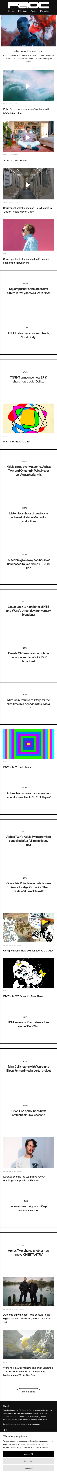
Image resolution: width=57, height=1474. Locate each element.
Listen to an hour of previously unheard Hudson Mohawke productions (28, 517)
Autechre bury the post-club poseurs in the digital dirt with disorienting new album (27, 1318)
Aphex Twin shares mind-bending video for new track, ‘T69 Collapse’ (28, 795)
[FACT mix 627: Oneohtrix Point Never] (28, 973)
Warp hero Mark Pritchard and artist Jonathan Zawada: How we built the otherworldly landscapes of (28, 1371)
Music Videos (14, 202)
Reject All (28, 1468)
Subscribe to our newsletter (14, 1424)
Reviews (22, 1309)
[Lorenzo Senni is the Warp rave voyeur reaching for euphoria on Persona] (28, 1152)
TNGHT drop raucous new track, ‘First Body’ (29, 335)
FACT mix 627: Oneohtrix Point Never (23, 996)
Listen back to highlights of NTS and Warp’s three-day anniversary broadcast (28, 610)
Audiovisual (14, 103)
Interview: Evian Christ (28, 51)
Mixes (5, 436)
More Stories (28, 1391)
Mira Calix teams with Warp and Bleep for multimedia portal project (28, 1068)
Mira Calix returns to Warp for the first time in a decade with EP (28, 704)
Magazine (44, 11)
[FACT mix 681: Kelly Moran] (28, 744)
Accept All (28, 1454)
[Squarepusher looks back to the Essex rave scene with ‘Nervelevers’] (28, 235)
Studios (11, 11)
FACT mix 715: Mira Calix (16, 441)
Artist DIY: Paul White (15, 160)
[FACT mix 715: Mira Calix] (28, 418)
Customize (28, 1461)
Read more (42, 1419)
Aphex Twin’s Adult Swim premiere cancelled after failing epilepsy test (28, 840)
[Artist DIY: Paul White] (28, 136)
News (5, 253)
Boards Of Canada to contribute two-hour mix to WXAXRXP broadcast (28, 657)
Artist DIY (13, 155)
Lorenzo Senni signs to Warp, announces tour (28, 1208)
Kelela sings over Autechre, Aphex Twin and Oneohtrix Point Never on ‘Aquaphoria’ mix (28, 470)
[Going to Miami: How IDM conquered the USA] (28, 927)
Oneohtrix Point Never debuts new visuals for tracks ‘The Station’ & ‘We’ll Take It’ (28, 887)
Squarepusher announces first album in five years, (28, 290)
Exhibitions (22, 11)
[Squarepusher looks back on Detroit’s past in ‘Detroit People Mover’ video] (28, 183)
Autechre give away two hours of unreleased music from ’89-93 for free (28, 564)
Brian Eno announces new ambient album (28, 1113)
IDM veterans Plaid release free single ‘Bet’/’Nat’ (28, 1024)
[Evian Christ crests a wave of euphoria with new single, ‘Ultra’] (28, 85)
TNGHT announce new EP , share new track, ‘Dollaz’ (28, 379)
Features (7, 945)
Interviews (16, 945)
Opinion (15, 1309)
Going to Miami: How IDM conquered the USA (28, 950)
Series (33, 11)
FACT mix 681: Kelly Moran (17, 767)
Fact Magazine (28, 5)
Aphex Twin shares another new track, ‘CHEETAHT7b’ (28, 1252)
